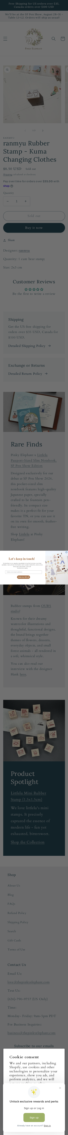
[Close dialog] (66, 552)
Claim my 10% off (23, 577)
